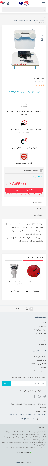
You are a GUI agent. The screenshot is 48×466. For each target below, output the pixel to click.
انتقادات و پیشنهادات (39, 356)
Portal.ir (17, 462)
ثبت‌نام (6, 383)
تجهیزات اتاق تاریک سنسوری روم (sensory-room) (24, 92)
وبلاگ (44, 337)
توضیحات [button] (37, 202)
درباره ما (43, 340)
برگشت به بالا (22, 308)
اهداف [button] (39, 209)
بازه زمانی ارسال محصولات (37, 364)
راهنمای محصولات (40, 371)
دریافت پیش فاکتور (39, 330)
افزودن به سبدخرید (22, 190)
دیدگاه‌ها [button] (38, 215)
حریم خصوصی (41, 360)
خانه (44, 323)
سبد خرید (42, 326)
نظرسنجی (42, 367)
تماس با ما (42, 344)
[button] (4, 3)
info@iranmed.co (27, 418)
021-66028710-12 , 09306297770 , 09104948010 (27, 414)
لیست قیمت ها (41, 333)
